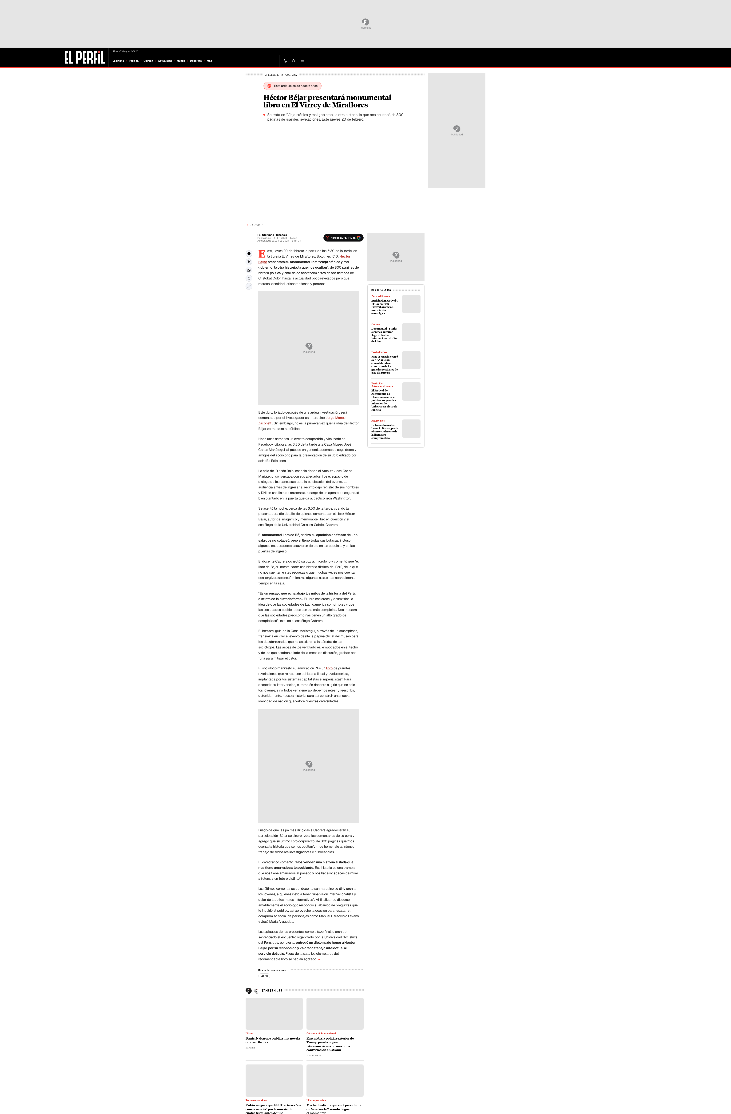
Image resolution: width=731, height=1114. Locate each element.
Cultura (292, 74)
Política (134, 60)
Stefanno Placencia (274, 235)
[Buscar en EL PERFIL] (294, 61)
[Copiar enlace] (249, 286)
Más (209, 60)
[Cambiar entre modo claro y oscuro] (285, 61)
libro (330, 668)
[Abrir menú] (302, 61)
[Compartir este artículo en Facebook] (249, 253)
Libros (264, 975)
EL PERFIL (274, 74)
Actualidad (165, 60)
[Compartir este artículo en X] (249, 261)
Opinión (148, 60)
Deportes (196, 60)
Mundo (181, 60)
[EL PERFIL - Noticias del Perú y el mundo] (85, 57)
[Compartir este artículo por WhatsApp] (249, 270)
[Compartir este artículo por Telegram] (249, 278)
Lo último (118, 60)
